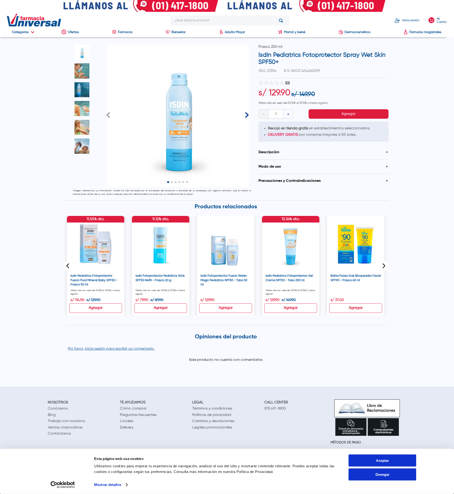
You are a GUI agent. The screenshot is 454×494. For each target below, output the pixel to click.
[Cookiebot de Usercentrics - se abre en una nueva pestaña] (62, 484)
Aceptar (382, 461)
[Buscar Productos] (282, 21)
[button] (323, 152)
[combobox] (230, 20)
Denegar (382, 474)
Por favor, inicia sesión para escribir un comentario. (111, 349)
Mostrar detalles (107, 485)
